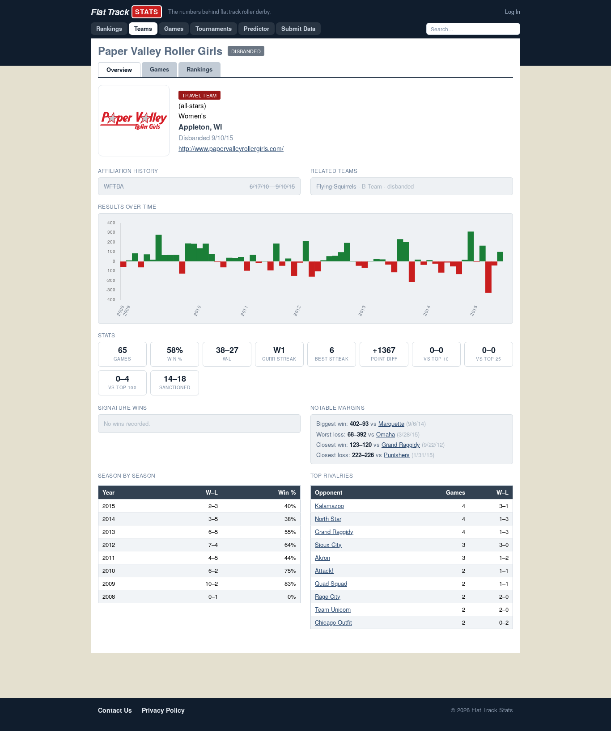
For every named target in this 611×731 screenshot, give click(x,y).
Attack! (324, 570)
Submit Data (298, 28)
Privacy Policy (163, 710)
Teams (143, 28)
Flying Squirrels (336, 186)
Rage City (327, 596)
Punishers (397, 454)
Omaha (385, 434)
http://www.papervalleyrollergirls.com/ (231, 148)
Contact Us (115, 710)
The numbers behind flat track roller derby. (219, 12)
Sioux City (328, 544)
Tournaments (213, 28)
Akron (322, 557)
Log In (512, 12)
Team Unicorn (333, 609)
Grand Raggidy (401, 444)
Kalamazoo (329, 505)
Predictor (256, 28)
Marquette (391, 423)
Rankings (109, 28)
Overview (119, 69)
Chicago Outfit (333, 622)
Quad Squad (331, 583)
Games (173, 28)
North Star (328, 518)
